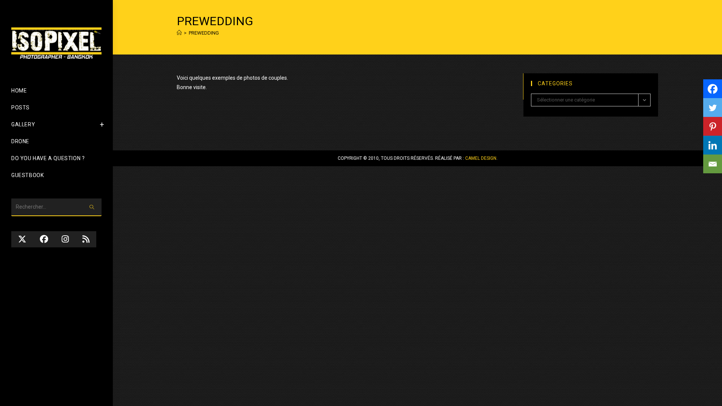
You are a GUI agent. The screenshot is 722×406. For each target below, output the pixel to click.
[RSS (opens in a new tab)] (86, 239)
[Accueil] (179, 33)
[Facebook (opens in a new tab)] (44, 239)
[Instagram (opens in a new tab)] (65, 239)
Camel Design (480, 158)
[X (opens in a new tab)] (22, 239)
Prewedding (204, 33)
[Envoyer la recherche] (92, 207)
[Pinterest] (712, 126)
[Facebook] (712, 88)
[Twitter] (712, 107)
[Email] (712, 164)
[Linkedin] (712, 145)
